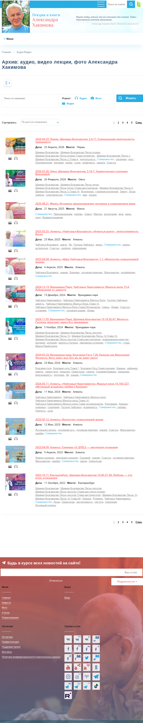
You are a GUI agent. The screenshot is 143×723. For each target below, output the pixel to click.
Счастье (111, 162)
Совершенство (105, 159)
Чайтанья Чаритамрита (48, 300)
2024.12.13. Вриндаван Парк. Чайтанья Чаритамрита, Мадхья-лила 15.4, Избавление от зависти (82, 288)
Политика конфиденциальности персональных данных (31, 656)
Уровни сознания (45, 457)
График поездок (10, 641)
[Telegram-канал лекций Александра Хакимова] (68, 686)
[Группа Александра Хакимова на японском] (68, 658)
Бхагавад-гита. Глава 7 (66, 368)
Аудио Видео (24, 52)
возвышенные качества (115, 339)
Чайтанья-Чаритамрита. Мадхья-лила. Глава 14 (61, 400)
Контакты (7, 651)
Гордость (40, 410)
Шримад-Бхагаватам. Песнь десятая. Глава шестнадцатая (68, 339)
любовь (78, 214)
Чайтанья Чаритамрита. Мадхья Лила (84, 300)
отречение (111, 502)
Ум (70, 244)
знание (64, 272)
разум (83, 461)
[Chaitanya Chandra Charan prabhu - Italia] (96, 649)
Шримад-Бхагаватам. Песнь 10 (52, 336)
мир (85, 195)
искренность (90, 407)
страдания (53, 407)
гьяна (77, 162)
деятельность (88, 159)
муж (121, 214)
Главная (6, 52)
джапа (126, 244)
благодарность (43, 375)
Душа (132, 191)
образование (79, 248)
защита (101, 162)
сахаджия (121, 159)
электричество (54, 195)
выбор (69, 162)
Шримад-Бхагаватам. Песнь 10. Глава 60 (58, 498)
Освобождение (43, 162)
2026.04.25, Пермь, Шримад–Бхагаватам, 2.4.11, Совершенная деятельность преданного (85, 140)
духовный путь (66, 430)
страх (126, 342)
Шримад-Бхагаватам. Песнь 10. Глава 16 (94, 336)
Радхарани (111, 403)
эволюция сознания (67, 457)
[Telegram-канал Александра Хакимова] (96, 676)
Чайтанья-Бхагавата (46, 244)
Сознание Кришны (106, 371)
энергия (39, 195)
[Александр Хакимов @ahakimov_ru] (86, 658)
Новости (6, 602)
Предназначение (63, 214)
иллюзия (52, 342)
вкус (131, 159)
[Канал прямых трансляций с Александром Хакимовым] (86, 667)
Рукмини (98, 498)
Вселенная (87, 191)
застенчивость (84, 502)
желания (59, 162)
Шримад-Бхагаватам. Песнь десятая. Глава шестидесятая (68, 495)
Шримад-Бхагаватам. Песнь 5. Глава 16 (57, 191)
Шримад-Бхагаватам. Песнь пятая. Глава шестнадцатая (66, 188)
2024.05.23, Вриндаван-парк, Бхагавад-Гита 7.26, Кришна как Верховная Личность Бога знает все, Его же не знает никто (82, 356)
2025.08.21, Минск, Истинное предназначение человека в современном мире (85, 203)
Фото (4, 607)
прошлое (65, 371)
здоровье (40, 407)
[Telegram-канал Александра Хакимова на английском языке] (86, 686)
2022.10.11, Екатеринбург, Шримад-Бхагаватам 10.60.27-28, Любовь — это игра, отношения (83, 476)
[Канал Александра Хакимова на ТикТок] (96, 686)
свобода (65, 248)
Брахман (75, 272)
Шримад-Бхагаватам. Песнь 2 (113, 155)
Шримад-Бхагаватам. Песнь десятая (81, 332)
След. (139, 122)
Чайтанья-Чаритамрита (48, 397)
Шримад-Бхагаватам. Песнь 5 (116, 188)
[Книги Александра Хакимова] (96, 639)
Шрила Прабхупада (46, 346)
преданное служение (91, 342)
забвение (132, 368)
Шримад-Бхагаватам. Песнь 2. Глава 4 (56, 159)
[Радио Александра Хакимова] (86, 676)
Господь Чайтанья (84, 244)
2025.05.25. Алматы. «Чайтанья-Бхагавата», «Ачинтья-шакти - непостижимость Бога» (87, 233)
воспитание (110, 214)
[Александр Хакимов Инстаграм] (68, 676)
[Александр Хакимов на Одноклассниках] (96, 667)
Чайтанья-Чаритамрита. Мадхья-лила (84, 397)
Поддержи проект (11, 646)
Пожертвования (10, 617)
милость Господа (68, 342)
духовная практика (91, 272)
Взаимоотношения (52, 217)
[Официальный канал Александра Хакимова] (68, 667)
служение (40, 310)
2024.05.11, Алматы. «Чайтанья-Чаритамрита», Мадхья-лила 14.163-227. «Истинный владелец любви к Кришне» (82, 385)
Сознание (85, 457)
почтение (59, 375)
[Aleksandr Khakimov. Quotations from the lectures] (77, 639)
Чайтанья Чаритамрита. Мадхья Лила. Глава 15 (72, 303)
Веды (67, 597)
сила (50, 410)
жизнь (99, 244)
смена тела (51, 371)
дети (38, 217)
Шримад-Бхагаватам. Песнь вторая (81, 152)
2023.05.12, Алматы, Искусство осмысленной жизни (69, 419)
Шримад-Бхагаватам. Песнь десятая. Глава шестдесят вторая (70, 491)
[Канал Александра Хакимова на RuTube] (68, 695)
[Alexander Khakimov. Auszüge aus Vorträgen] (86, 649)
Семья (88, 214)
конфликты (88, 162)
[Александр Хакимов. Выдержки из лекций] (68, 639)
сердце (90, 371)
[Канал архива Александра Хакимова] (77, 667)
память (39, 371)
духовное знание (75, 310)
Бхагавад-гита (43, 368)
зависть (39, 303)
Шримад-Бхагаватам (47, 152)
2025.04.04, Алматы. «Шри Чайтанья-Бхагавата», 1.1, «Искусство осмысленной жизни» (87, 260)
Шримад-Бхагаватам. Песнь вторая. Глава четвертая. (65, 155)
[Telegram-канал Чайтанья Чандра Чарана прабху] (77, 686)
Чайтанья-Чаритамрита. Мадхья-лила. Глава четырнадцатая (69, 403)
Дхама (114, 307)
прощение (123, 371)
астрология (41, 248)
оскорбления (128, 272)
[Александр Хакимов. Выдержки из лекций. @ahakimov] (68, 649)
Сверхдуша (78, 371)
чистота (99, 502)
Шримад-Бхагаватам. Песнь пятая (80, 184)
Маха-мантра (111, 272)
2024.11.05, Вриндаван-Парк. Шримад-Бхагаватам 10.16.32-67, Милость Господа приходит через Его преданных (82, 320)
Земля (123, 191)
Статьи (5, 612)
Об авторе (7, 636)
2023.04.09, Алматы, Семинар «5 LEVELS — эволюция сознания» (76, 447)
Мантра (98, 214)
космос (93, 195)
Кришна (121, 368)
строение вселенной (106, 191)
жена (128, 214)
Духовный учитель (45, 430)
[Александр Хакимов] (86, 639)
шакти (63, 244)
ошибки (39, 433)
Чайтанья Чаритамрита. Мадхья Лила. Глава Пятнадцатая (67, 307)
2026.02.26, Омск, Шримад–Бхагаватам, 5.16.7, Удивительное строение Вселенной (81, 172)
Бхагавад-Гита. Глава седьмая (98, 368)
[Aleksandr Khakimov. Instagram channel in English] (77, 676)
